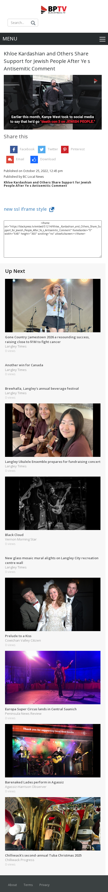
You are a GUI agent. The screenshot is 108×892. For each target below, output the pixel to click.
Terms (28, 885)
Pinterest (78, 149)
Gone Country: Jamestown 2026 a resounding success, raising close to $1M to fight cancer (47, 339)
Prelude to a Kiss (18, 636)
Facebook (27, 149)
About (12, 885)
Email (20, 159)
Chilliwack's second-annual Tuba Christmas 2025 (43, 855)
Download (48, 159)
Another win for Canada (24, 365)
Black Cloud (14, 535)
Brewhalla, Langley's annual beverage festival (42, 388)
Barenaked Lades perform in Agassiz (34, 782)
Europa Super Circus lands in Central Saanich (41, 709)
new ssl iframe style (26, 209)
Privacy (44, 885)
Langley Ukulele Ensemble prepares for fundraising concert (52, 461)
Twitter (53, 149)
